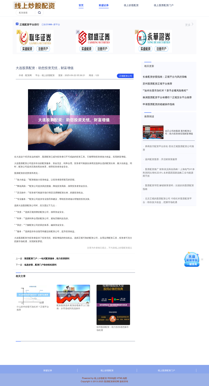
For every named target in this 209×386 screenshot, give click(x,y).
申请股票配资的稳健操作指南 (159, 104)
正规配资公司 (125, 75)
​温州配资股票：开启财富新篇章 (161, 159)
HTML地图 (122, 378)
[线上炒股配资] (34, 4)
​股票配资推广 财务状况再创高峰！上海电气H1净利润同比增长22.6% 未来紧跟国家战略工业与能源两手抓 (168, 172)
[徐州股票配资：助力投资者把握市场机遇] (113, 304)
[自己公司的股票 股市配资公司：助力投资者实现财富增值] (153, 132)
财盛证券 (104, 5)
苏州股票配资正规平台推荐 (157, 83)
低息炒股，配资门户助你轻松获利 (40, 264)
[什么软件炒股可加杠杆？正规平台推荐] (33, 294)
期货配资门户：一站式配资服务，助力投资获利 (46, 258)
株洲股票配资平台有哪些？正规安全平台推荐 (167, 97)
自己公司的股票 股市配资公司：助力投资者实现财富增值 (179, 132)
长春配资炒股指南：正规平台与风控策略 (165, 76)
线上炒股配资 (131, 5)
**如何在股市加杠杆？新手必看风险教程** (165, 90)
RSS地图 (112, 378)
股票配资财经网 (111, 381)
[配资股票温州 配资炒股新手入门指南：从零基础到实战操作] (73, 293)
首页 (81, 5)
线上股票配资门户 (164, 5)
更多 (188, 25)
